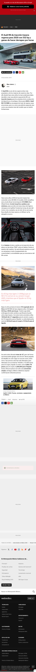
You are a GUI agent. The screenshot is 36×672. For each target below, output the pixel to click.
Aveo (11, 27)
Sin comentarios (7, 72)
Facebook (14, 72)
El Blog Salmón (22, 640)
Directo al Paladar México (8, 660)
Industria (14, 399)
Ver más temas (6, 585)
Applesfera (4, 611)
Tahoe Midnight (6, 576)
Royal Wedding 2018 (7, 579)
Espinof (20, 620)
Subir (29, 598)
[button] (11, 84)
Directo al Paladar (6, 629)
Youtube (15, 549)
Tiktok (29, 549)
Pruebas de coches (7, 567)
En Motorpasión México (9, 391)
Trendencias (5, 640)
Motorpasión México (23, 660)
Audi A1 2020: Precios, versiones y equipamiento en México (17, 394)
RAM (16, 27)
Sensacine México (23, 655)
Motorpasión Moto (23, 631)
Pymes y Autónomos (23, 642)
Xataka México (5, 653)
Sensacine (21, 618)
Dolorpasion (5, 573)
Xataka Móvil (5, 609)
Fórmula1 (4, 563)
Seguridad (4, 570)
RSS (22, 549)
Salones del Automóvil (25, 567)
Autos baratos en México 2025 (20, 542)
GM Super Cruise (23, 579)
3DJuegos (21, 607)
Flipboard (20, 72)
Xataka (3, 607)
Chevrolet (5, 27)
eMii (20, 576)
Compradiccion (5, 644)
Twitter (17, 72)
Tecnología (22, 570)
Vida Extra (21, 609)
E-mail (23, 72)
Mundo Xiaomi (5, 616)
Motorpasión (21, 629)
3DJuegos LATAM (23, 653)
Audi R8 (22, 399)
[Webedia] (6, 599)
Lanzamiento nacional (25, 573)
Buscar (33, 591)
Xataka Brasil (5, 655)
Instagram (18, 549)
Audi (9, 399)
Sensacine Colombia (23, 658)
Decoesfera (4, 642)
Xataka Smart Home (6, 614)
